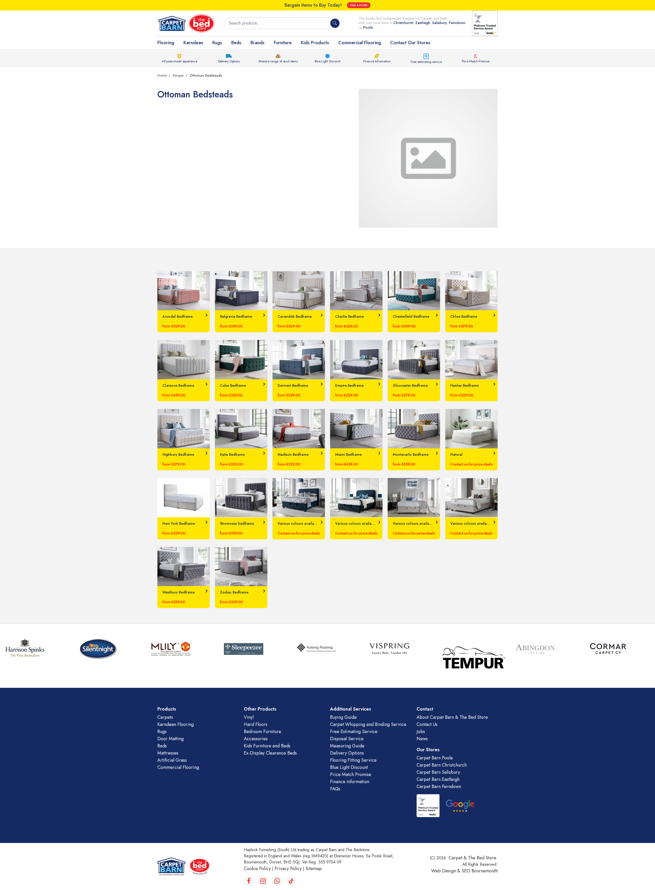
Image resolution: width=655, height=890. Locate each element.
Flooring (165, 42)
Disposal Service (347, 738)
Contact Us (427, 724)
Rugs (217, 42)
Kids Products (315, 42)
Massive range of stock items (278, 61)
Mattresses (167, 753)
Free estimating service (426, 61)
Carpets (165, 717)
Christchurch (403, 22)
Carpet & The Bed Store (472, 857)
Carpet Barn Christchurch (442, 765)
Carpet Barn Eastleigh (438, 779)
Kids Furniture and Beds (267, 746)
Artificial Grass (172, 760)
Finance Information (376, 61)
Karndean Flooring (175, 724)
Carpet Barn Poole (435, 758)
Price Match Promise (475, 61)
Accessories (256, 738)
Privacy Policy (288, 868)
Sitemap (313, 868)
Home (162, 75)
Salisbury (439, 22)
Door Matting (170, 738)
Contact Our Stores (410, 42)
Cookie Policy (257, 868)
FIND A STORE (358, 5)
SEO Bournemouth (480, 871)
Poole (368, 27)
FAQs (335, 788)
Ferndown (457, 22)
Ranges (178, 75)
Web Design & (446, 871)
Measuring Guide (347, 746)
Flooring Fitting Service (353, 760)
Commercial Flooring (359, 42)
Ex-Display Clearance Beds (270, 753)
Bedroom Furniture (262, 731)
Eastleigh (423, 22)
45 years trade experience (179, 61)
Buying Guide (343, 717)
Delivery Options (229, 61)
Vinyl (249, 717)
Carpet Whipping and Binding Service (368, 724)
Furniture (283, 42)
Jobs (421, 731)
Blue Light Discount (327, 61)
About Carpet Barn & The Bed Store (452, 717)
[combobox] (278, 23)
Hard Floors (255, 724)
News (422, 738)
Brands (257, 42)
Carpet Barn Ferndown (439, 786)
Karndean (193, 42)
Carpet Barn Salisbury (438, 772)
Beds (236, 42)
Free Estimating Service (353, 731)
